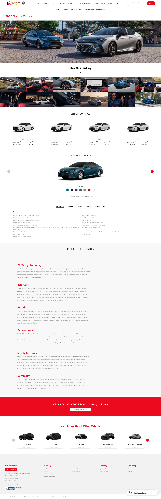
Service (74, 465)
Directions (130, 471)
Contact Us (12, 469)
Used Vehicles (47, 471)
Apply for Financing (105, 469)
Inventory (47, 465)
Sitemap (30, 496)
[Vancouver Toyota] (13, 3)
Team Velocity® (134, 497)
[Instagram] (10, 484)
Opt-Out (65, 496)
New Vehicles (47, 469)
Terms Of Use (24, 496)
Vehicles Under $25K (49, 476)
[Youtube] (17, 484)
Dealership (132, 465)
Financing (103, 465)
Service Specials (76, 471)
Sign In (151, 3)
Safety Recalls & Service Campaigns (53, 496)
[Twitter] (14, 484)
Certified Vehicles (48, 473)
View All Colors (74, 196)
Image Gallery (88, 196)
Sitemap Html (35, 496)
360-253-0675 (12, 480)
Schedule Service (76, 469)
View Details (26, 447)
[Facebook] (7, 484)
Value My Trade (104, 471)
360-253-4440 (13, 476)
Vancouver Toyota (9, 496)
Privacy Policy (17, 496)
